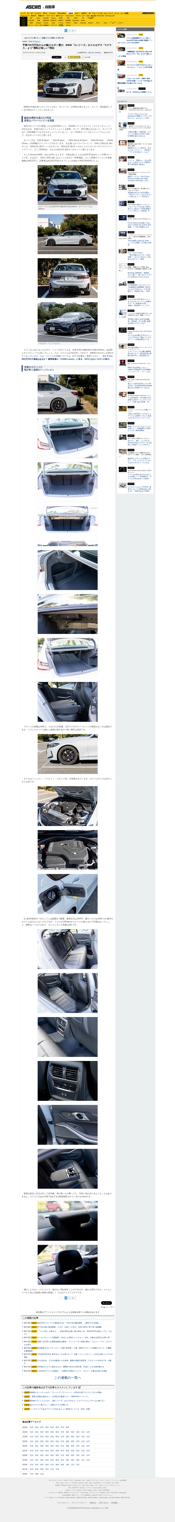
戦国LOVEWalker (125, 1497)
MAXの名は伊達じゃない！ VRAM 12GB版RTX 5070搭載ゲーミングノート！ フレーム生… (140, 370)
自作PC (84, 13)
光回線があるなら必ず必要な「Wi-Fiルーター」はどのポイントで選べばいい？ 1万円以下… (140, 195)
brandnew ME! (61, 25)
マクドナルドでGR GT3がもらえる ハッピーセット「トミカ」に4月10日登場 (134, 67)
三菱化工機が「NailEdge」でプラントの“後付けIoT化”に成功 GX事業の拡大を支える (139, 134)
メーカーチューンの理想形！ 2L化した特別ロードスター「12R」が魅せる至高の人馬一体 (73, 1337)
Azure (53, 22)
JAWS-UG (63, 1485)
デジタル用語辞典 (85, 1495)
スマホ (100, 13)
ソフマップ (53, 25)
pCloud (68, 25)
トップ (23, 13)
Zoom (105, 22)
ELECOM (31, 20)
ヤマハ (98, 22)
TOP (50, 1480)
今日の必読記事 (66, 1495)
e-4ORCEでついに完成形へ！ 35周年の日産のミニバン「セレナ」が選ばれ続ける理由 (72, 1371)
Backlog (83, 22)
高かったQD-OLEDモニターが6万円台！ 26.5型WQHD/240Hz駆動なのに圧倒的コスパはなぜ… (140, 386)
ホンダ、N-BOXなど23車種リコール (139, 92)
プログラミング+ (80, 15)
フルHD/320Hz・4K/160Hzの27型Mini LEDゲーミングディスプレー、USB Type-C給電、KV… (139, 400)
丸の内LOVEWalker (114, 1497)
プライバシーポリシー (79, 1503)
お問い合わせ (103, 1503)
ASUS (76, 18)
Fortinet (90, 22)
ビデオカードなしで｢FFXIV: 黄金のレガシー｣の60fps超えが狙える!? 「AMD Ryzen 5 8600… (139, 489)
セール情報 (124, 13)
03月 (42, 1427)
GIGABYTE (53, 20)
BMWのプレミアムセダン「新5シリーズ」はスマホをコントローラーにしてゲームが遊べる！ (67, 1401)
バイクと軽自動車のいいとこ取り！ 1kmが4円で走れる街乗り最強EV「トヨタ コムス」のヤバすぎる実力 (135, 40)
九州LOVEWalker (103, 1497)
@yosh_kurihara (95, 53)
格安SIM (33, 15)
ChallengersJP (109, 15)
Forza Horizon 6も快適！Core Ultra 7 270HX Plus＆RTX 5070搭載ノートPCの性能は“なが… (139, 225)
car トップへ (108, 1307)
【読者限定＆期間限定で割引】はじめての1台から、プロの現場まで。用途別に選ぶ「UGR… (139, 289)
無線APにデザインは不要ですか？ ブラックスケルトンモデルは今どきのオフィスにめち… (139, 461)
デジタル (52, 13)
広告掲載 (114, 1503)
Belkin (83, 20)
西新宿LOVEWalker (82, 1497)
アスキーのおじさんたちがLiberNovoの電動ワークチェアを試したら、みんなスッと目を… (140, 116)
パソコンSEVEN (61, 18)
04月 (47, 1427)
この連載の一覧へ (67, 1377)
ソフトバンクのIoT (113, 23)
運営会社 (93, 1503)
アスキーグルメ (50, 15)
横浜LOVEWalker (70, 1497)
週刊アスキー (60, 15)
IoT (32, 13)
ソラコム (60, 22)
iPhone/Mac (62, 13)
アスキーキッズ (24, 15)
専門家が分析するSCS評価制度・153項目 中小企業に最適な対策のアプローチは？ (139, 321)
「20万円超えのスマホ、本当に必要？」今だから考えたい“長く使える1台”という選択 (140, 257)
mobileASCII (94, 1495)
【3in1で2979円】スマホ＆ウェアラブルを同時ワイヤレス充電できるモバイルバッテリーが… (139, 416)
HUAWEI (68, 20)
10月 (78, 1432)
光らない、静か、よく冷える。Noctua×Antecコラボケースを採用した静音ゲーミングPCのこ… (140, 443)
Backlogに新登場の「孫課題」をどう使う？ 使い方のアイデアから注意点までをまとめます (140, 275)
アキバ (94, 13)
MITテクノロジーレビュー (106, 1495)
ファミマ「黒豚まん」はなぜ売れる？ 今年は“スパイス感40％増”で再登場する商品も (139, 162)
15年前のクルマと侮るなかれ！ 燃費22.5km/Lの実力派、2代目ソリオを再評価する (70, 1367)
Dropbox (68, 22)
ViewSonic (75, 20)
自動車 (70, 13)
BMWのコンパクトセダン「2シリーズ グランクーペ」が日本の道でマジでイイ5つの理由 (66, 1392)
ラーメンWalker (49, 1497)
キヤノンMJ (38, 25)
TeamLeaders (69, 15)
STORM (117, 1483)
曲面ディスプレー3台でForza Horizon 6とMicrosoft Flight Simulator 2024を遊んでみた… (139, 178)
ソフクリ (120, 22)
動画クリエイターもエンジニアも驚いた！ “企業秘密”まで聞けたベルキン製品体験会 (139, 428)
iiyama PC (81, 1483)
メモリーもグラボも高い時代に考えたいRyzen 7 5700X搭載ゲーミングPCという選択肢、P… (139, 209)
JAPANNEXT (46, 25)
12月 (88, 1432)
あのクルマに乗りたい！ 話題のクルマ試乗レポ (41, 38)
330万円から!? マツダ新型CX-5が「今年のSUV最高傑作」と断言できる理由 (68, 1323)
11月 (83, 1432)
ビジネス (38, 13)
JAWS (31, 22)
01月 (31, 1427)
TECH (45, 13)
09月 (72, 1432)
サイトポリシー (63, 1503)
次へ (73, 31)
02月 (37, 1427)
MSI (68, 18)
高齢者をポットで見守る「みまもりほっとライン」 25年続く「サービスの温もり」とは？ (139, 150)
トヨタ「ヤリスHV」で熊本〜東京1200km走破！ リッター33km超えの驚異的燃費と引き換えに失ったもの (134, 81)
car (49, 7)
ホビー (77, 13)
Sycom (53, 18)
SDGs (88, 15)
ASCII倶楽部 (148, 13)
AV (90, 13)
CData (76, 22)
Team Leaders (84, 1492)
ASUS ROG (46, 20)
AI (28, 13)
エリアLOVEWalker (59, 1497)
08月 (67, 1427)
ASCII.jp (32, 8)
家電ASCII (41, 15)
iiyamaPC (46, 18)
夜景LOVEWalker (92, 1497)
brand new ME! (97, 1487)
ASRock (60, 20)
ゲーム (116, 13)
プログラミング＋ (94, 1492)
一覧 (64, 57)
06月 (57, 1427)
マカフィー (31, 25)
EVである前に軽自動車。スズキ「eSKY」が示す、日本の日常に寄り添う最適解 (69, 1327)
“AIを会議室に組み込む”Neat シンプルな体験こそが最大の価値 (139, 243)
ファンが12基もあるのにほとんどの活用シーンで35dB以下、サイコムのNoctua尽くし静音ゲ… (140, 477)
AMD (38, 20)
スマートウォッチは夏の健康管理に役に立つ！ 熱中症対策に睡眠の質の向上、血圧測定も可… (140, 353)
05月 (52, 1427)
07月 (62, 1427)
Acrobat (38, 22)
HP (83, 18)
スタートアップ (108, 13)
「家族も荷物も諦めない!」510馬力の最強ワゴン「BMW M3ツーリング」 (60, 1396)
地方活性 (93, 15)
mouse (38, 18)
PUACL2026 (100, 15)
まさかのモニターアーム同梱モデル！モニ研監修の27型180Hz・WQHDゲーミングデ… (139, 303)
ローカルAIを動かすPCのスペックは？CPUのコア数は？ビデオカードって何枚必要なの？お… (140, 337)
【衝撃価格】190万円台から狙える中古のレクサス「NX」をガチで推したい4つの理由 (134, 54)
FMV (31, 18)
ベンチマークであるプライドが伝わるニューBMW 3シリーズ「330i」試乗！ (60, 1409)
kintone (46, 22)
